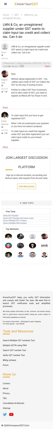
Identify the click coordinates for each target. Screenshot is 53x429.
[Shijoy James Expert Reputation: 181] (32, 257)
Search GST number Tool (14, 350)
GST (16, 15)
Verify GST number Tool (14, 355)
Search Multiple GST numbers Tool (19, 340)
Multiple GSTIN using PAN (15, 345)
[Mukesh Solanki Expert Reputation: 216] (8, 257)
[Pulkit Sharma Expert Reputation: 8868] (8, 238)
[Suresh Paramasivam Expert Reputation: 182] (20, 257)
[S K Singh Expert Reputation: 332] (20, 247)
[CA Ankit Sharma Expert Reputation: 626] (8, 247)
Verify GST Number (10, 215)
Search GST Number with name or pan (18, 218)
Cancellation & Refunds (13, 403)
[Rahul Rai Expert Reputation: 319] (32, 247)
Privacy (6, 393)
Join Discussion (26, 186)
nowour (26, 4)
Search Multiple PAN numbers (15, 223)
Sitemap (6, 408)
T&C (5, 398)
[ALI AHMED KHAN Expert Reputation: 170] (44, 257)
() (7, 66)
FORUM (21, 324)
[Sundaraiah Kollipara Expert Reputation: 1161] (32, 238)
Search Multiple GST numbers (15, 220)
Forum (6, 15)
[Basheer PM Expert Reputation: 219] (44, 247)
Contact (6, 383)
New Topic (26, 203)
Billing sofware (9, 360)
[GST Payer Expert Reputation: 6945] (20, 238)
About (5, 388)
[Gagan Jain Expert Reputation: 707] (44, 238)
